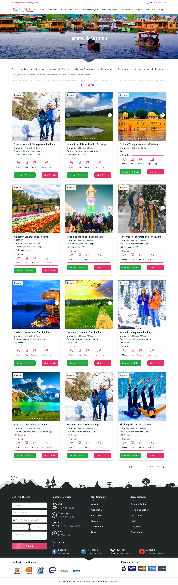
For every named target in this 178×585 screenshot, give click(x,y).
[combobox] (17, 519)
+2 (85, 154)
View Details (50, 175)
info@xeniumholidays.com (26, 2)
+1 (31, 250)
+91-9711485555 (158, 2)
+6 (31, 434)
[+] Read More (89, 84)
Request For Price (24, 175)
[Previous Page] (158, 466)
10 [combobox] (130, 466)
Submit (29, 546)
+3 (39, 154)
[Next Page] (163, 466)
